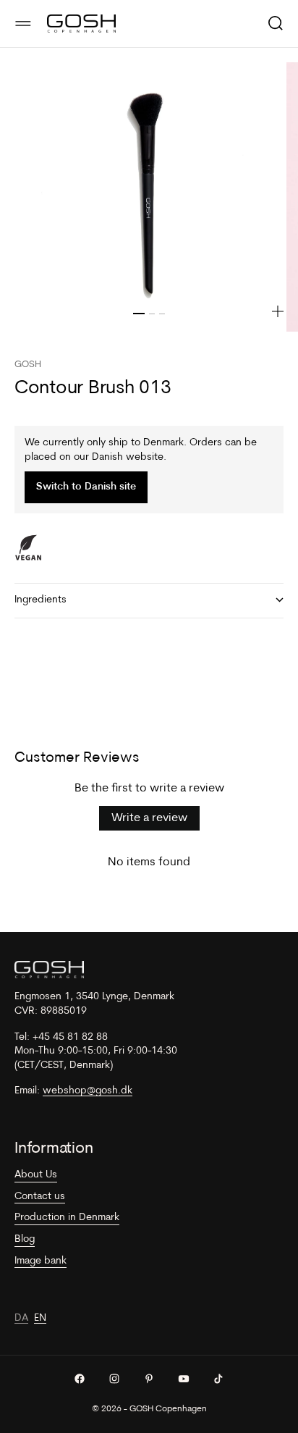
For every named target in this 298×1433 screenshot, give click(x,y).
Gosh (27, 364)
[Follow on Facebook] (79, 1378)
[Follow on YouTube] (184, 1378)
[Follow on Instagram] (114, 1378)
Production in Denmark (66, 1217)
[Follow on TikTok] (218, 1378)
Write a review (149, 818)
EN (40, 1318)
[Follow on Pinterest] (149, 1378)
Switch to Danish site (86, 487)
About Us (35, 1174)
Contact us (39, 1196)
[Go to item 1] (139, 313)
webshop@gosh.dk (87, 1090)
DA (21, 1318)
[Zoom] (277, 311)
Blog (24, 1239)
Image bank (40, 1261)
